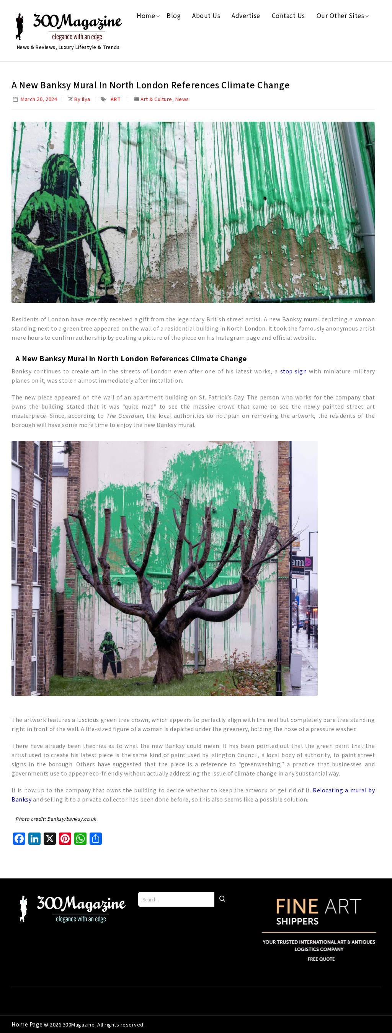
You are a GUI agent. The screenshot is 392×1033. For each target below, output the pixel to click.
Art (116, 99)
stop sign (293, 371)
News (182, 99)
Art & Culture (156, 99)
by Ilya (82, 99)
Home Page (27, 1024)
